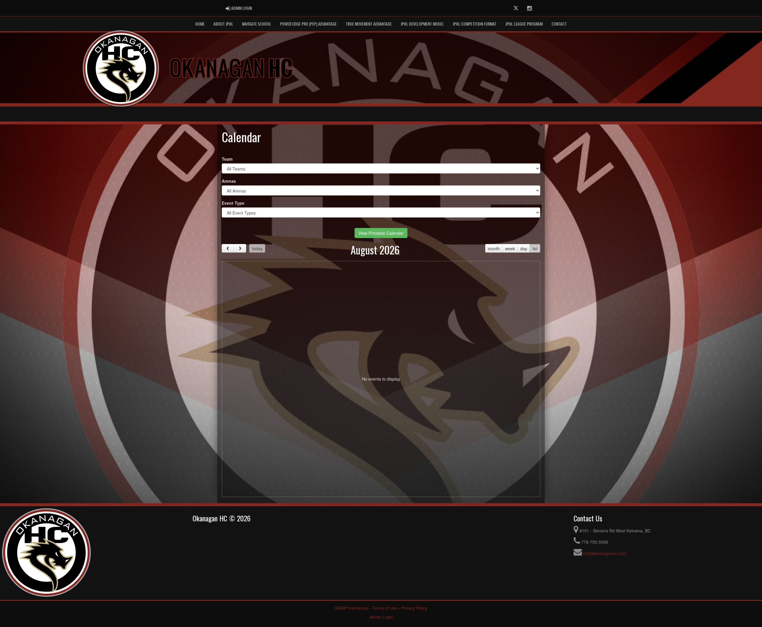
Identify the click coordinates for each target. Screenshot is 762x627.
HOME (199, 24)
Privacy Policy (414, 608)
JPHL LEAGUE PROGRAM (524, 24)
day (523, 248)
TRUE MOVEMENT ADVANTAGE (369, 24)
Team (227, 159)
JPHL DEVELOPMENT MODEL (422, 24)
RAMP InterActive (351, 608)
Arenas (229, 181)
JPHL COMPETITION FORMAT (474, 24)
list (535, 248)
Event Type (233, 203)
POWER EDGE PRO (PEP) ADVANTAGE (308, 24)
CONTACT (559, 24)
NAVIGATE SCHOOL (256, 24)
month (494, 248)
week (510, 248)
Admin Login (381, 617)
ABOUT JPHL (223, 24)
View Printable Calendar (381, 233)
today (257, 248)
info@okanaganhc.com (605, 553)
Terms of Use (384, 608)
